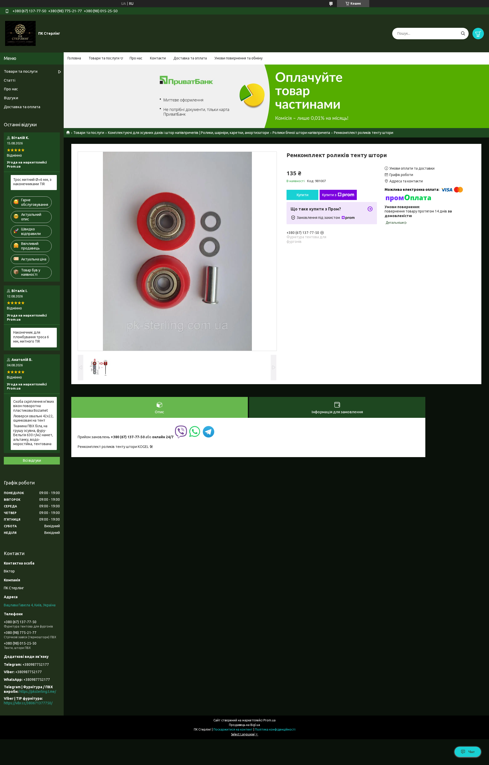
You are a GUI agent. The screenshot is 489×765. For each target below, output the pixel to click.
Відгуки (11, 98)
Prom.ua (269, 720)
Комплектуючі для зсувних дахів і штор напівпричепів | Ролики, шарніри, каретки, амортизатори (188, 133)
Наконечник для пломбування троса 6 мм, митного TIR (31, 336)
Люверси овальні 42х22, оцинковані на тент (33, 418)
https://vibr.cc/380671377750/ (28, 703)
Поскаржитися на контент (233, 729)
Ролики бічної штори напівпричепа (301, 133)
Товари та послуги (104, 58)
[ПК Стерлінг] (20, 33)
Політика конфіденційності (275, 729)
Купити (302, 195)
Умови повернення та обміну (238, 58)
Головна (74, 58)
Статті (9, 80)
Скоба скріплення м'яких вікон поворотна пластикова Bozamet (33, 405)
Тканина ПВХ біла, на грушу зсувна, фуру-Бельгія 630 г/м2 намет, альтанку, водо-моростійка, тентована (33, 435)
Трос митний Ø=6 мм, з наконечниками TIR (32, 182)
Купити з (329, 195)
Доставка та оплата (190, 58)
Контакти (158, 58)
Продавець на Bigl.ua (244, 724)
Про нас (136, 58)
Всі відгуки (32, 460)
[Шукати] (463, 33)
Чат (471, 752)
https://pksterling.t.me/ (37, 691)
